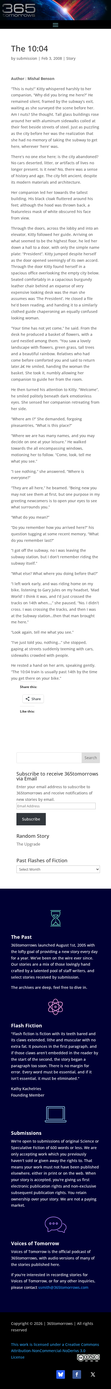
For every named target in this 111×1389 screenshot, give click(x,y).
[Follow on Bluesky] (60, 1374)
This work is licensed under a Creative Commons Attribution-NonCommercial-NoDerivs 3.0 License (55, 1351)
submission (26, 58)
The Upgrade (28, 844)
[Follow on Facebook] (76, 1374)
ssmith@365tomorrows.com (63, 1287)
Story (70, 58)
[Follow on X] (93, 1374)
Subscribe (31, 819)
